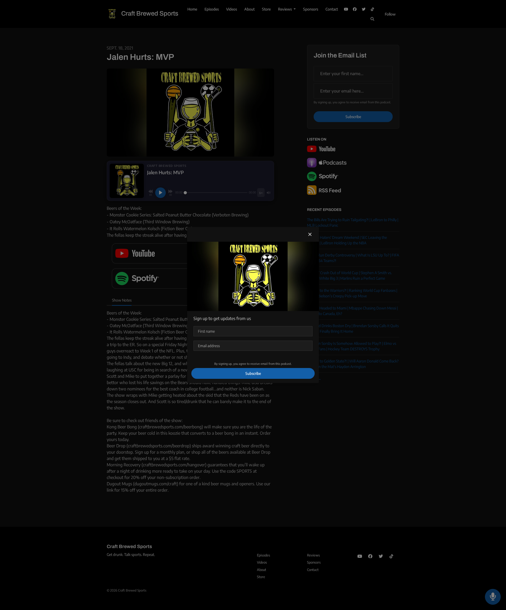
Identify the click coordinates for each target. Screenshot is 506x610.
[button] (310, 234)
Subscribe (253, 373)
